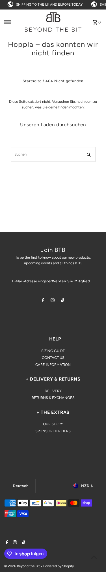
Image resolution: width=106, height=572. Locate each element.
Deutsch (21, 486)
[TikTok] (62, 301)
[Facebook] (43, 301)
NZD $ (87, 486)
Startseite (32, 81)
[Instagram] (53, 301)
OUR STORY (53, 424)
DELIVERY (53, 391)
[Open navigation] (12, 22)
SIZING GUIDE (53, 351)
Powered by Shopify (58, 566)
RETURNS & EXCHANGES (53, 398)
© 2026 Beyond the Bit (22, 566)
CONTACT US (53, 357)
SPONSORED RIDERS (53, 431)
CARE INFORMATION (53, 365)
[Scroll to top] (94, 557)
